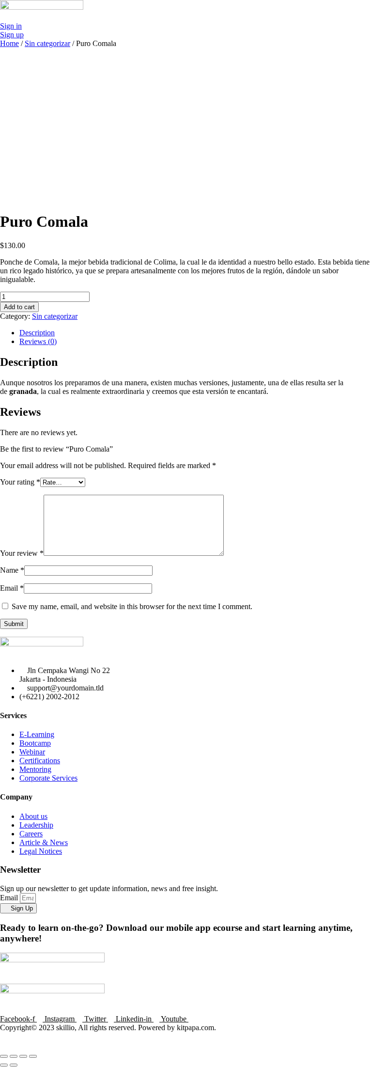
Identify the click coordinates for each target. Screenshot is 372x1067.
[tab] (195, 333)
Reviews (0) (38, 341)
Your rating (20, 482)
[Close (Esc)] (4, 1056)
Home (9, 43)
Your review (22, 553)
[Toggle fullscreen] (23, 1056)
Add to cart (19, 307)
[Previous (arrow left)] (4, 1065)
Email (12, 588)
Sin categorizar (47, 43)
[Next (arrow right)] (13, 1065)
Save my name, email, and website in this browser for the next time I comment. (132, 606)
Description (37, 333)
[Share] (13, 1056)
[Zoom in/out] (33, 1056)
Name (12, 570)
